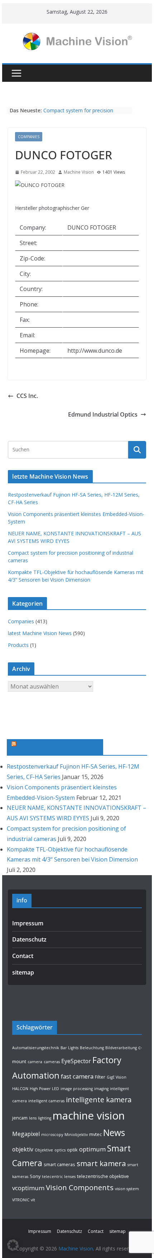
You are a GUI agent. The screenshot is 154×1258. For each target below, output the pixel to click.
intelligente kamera (98, 1099)
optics (60, 1150)
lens (33, 1118)
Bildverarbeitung (121, 1047)
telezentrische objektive (103, 1176)
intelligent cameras (46, 1100)
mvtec (95, 1134)
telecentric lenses (59, 1176)
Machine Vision (79, 172)
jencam (20, 1117)
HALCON (20, 1088)
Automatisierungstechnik (35, 1047)
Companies (28, 136)
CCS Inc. (27, 396)
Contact (22, 956)
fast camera (77, 1076)
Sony (35, 1176)
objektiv (22, 1149)
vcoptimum (28, 1188)
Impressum (27, 923)
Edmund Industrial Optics (103, 414)
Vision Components (80, 1187)
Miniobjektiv (76, 1134)
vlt (33, 1199)
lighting (44, 1118)
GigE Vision (116, 1077)
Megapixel (26, 1134)
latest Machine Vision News (40, 633)
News (114, 1133)
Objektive (44, 1150)
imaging (101, 1088)
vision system (127, 1188)
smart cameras (59, 1164)
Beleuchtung (92, 1047)
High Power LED (44, 1088)
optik (72, 1149)
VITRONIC (20, 1199)
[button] (13, 1245)
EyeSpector (76, 1061)
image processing (77, 1088)
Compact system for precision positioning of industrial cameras (81, 114)
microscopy (52, 1134)
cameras (52, 1061)
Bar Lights (69, 1047)
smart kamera (101, 1163)
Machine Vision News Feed (58, 746)
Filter (100, 1077)
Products (18, 645)
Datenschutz (29, 939)
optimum (92, 1149)
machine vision (89, 1115)
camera (35, 1061)
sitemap (23, 972)
